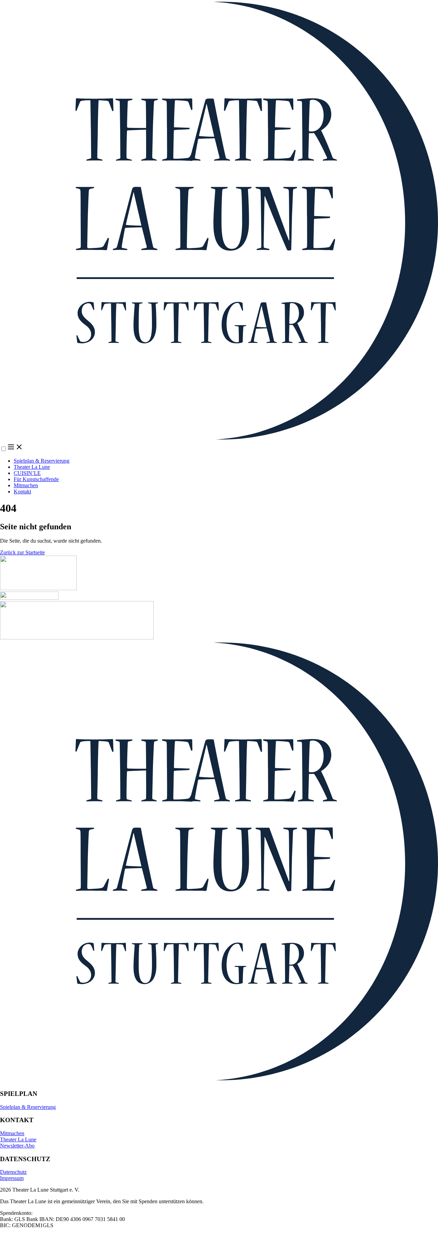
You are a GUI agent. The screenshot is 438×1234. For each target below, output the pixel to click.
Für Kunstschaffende (36, 479)
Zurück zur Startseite (22, 552)
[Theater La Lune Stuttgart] (219, 221)
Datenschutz (13, 1172)
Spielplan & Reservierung (41, 461)
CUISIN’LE (27, 473)
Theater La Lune (32, 467)
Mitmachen (26, 485)
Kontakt (22, 491)
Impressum (12, 1178)
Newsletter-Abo (17, 1146)
